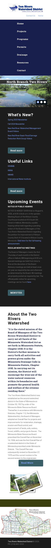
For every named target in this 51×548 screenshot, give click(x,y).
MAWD (10, 175)
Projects (21, 31)
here (29, 282)
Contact (21, 70)
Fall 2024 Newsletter (16, 124)
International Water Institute (19, 179)
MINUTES (16, 292)
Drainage (22, 54)
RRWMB (11, 166)
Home (40, 16)
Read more (16, 150)
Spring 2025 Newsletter (17, 120)
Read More (27, 462)
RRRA (10, 170)
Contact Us (30, 16)
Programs (22, 39)
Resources (23, 62)
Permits (21, 46)
